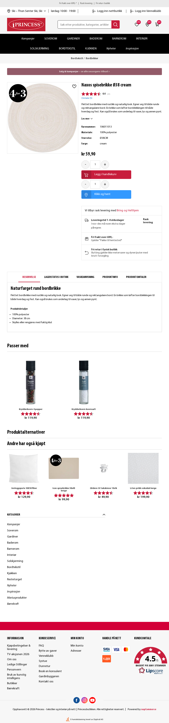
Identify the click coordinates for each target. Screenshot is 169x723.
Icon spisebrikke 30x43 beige (63, 489)
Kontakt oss (46, 681)
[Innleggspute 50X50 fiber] (24, 468)
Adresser (76, 650)
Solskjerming (39, 48)
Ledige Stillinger (17, 664)
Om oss (11, 659)
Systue (43, 661)
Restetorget (14, 579)
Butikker (12, 683)
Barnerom (119, 38)
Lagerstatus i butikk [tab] (56, 277)
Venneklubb (46, 656)
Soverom (50, 38)
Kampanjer (27, 38)
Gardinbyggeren (49, 676)
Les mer (85, 118)
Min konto (77, 645)
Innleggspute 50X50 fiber (24, 488)
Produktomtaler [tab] (136, 277)
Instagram (84, 700)
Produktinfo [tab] (110, 277)
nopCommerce (148, 709)
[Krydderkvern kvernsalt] (83, 382)
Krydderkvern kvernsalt (84, 409)
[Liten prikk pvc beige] (143, 468)
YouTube (92, 700)
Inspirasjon (132, 48)
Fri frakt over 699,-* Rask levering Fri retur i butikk (84, 3)
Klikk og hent (102, 194)
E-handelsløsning (77, 720)
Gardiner (73, 38)
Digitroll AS (98, 720)
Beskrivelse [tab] (29, 277)
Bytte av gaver (48, 650)
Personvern (14, 669)
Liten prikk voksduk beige (143, 488)
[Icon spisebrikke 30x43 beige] (63, 468)
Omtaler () (86, 98)
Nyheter (111, 48)
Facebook (76, 700)
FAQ (41, 645)
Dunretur (44, 666)
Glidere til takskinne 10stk (103, 488)
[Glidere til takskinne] (103, 468)
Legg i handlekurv (105, 174)
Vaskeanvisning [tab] (85, 277)
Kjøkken (91, 48)
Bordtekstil (67, 48)
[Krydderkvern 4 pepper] (30, 382)
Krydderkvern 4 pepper (30, 409)
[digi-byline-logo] (68, 720)
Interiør (141, 38)
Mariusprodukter (17, 597)
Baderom (96, 38)
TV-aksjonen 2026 (18, 654)
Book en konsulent (50, 671)
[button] (148, 660)
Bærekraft (13, 604)
